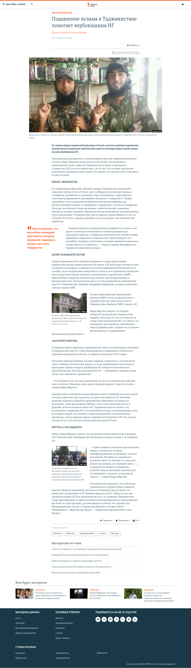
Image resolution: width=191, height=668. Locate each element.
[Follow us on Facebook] (110, 619)
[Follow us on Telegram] (116, 619)
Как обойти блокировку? (26, 628)
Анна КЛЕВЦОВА (78, 33)
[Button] (133, 45)
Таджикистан (62, 653)
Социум (59, 633)
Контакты (20, 623)
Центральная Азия (62, 13)
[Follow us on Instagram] (104, 619)
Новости (59, 618)
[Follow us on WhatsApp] (122, 619)
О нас (18, 618)
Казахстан (40, 590)
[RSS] (134, 619)
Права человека (62, 638)
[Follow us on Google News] (128, 619)
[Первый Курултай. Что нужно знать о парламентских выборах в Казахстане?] (79, 594)
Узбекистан (102, 653)
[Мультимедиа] (183, 4)
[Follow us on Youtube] (98, 619)
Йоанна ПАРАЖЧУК (61, 33)
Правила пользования (25, 633)
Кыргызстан (21, 658)
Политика (94, 590)
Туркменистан (63, 658)
